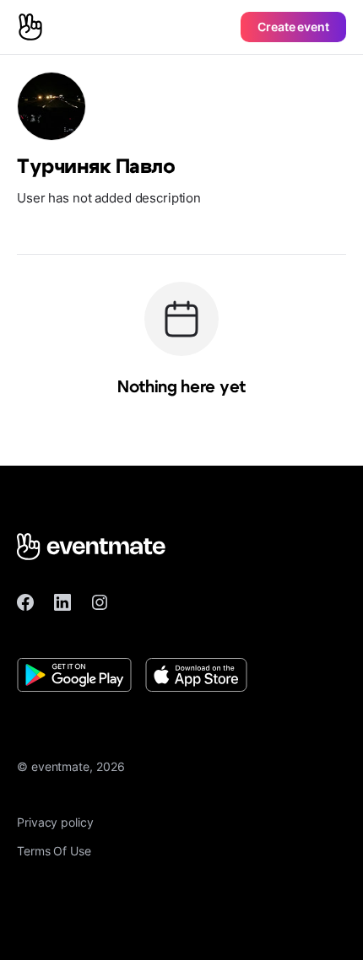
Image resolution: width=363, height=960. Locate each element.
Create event (293, 26)
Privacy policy (55, 822)
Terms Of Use (54, 851)
